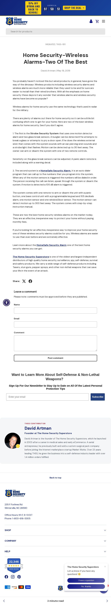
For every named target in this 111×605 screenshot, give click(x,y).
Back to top (55, 477)
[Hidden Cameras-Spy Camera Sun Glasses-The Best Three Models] (4, 601)
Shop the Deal (73, 8)
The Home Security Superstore (31, 256)
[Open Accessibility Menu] (6, 302)
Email (16, 318)
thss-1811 (60, 44)
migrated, (51, 44)
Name (17, 304)
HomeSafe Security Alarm (51, 245)
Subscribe (97, 397)
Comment (19, 332)
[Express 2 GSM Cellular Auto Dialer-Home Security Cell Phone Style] (107, 601)
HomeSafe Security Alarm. (56, 170)
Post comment (55, 358)
